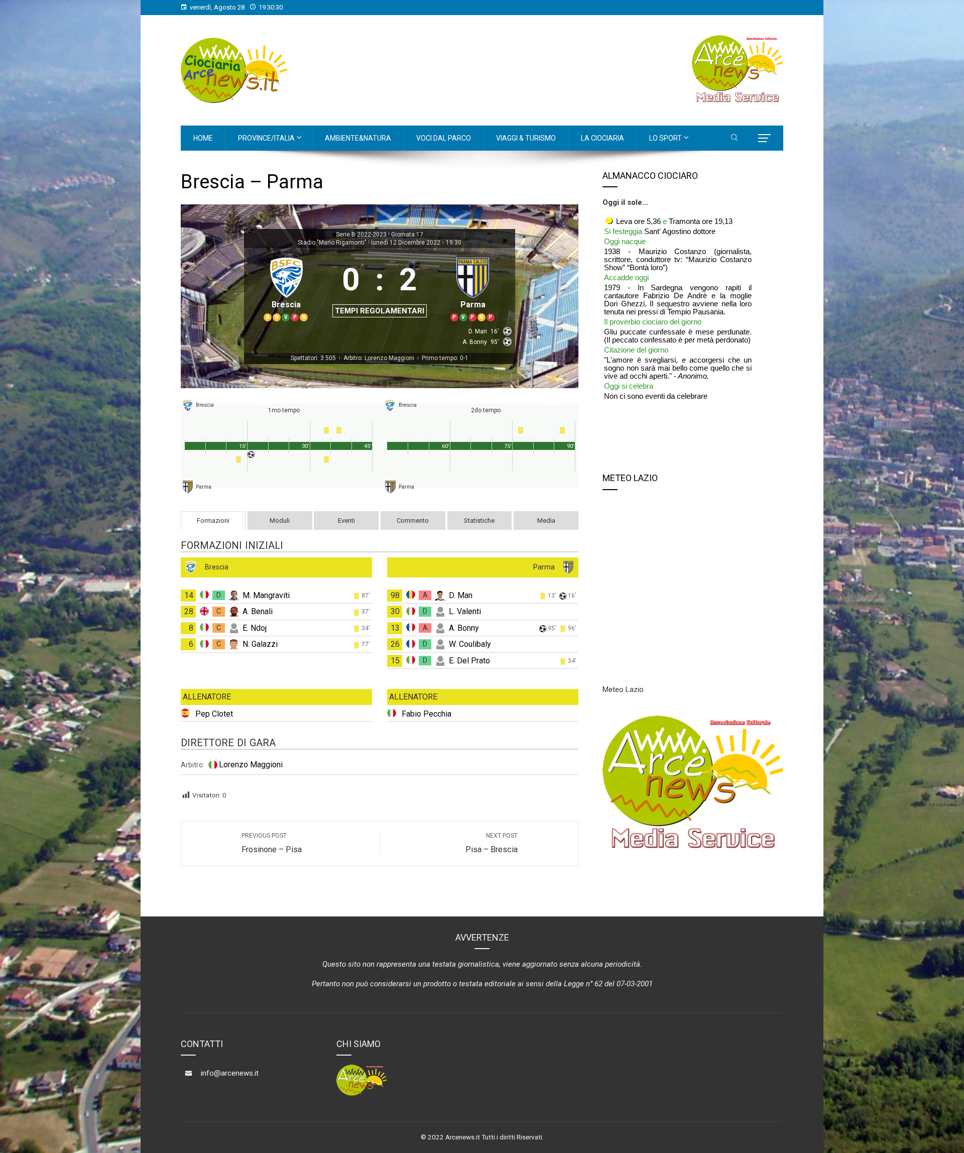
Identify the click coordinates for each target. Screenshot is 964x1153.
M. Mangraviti (266, 595)
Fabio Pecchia (426, 714)
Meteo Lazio (623, 689)
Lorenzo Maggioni (251, 764)
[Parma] (472, 288)
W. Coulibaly (470, 644)
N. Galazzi (260, 644)
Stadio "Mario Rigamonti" (332, 242)
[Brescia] (286, 288)
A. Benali (258, 611)
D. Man (460, 595)
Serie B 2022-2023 (361, 234)
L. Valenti (465, 611)
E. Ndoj (255, 628)
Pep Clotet (214, 714)
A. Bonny (464, 628)
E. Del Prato (469, 660)
